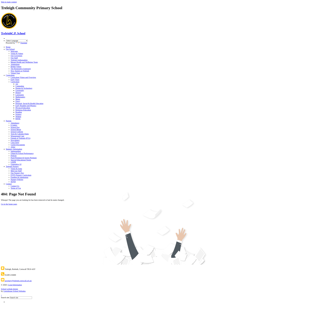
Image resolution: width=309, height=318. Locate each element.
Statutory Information (14, 149)
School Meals (16, 130)
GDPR (13, 162)
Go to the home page (9, 204)
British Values (16, 67)
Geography (19, 90)
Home (8, 47)
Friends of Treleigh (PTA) (20, 138)
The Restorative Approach (21, 69)
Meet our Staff (16, 171)
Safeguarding (16, 151)
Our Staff (14, 58)
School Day (15, 127)
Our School (10, 49)
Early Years (15, 80)
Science (18, 114)
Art (16, 84)
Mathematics (20, 97)
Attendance (15, 123)
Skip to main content (9, 2)
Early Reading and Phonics (25, 106)
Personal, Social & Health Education (29, 103)
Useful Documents (18, 145)
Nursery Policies (17, 179)
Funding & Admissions (19, 177)
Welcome (14, 51)
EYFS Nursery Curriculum (21, 175)
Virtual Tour (15, 73)
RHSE (18, 119)
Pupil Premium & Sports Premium (24, 158)
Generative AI (16, 164)
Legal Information (15, 285)
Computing (19, 86)
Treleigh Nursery (12, 166)
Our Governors (16, 56)
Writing (18, 116)
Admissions (15, 64)
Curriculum (10, 75)
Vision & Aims (16, 169)
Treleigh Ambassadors (19, 60)
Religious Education (23, 110)
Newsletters (15, 140)
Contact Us (15, 186)
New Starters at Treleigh (20, 71)
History (18, 93)
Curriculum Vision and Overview (23, 77)
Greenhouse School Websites (14, 291)
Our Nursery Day (17, 173)
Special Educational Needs (21, 160)
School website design (9, 289)
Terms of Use (16, 188)
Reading (18, 112)
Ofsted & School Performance (22, 153)
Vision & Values (17, 53)
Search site (5, 298)
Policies (14, 156)
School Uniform (17, 132)
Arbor (13, 147)
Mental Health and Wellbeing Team (24, 62)
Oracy (17, 101)
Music (17, 99)
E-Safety (14, 125)
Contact (9, 184)
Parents (8, 121)
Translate (23, 43)
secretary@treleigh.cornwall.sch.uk (18, 281)
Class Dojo (15, 143)
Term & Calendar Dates (20, 134)
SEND (13, 182)
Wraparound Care (17, 136)
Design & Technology (23, 88)
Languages (19, 95)
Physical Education (22, 108)
